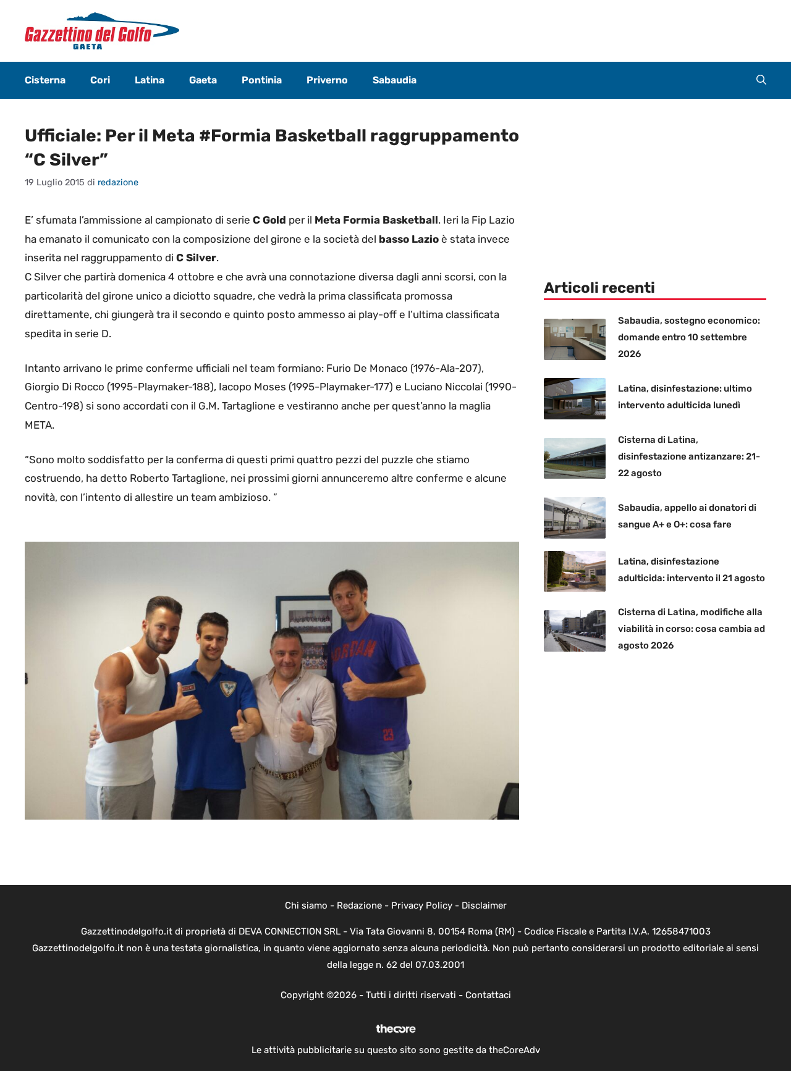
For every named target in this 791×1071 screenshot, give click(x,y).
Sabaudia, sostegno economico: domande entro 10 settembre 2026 (689, 337)
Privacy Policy (421, 905)
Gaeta (203, 80)
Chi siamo (306, 905)
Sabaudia (395, 80)
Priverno (327, 80)
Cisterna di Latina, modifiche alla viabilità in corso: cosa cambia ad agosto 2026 (691, 629)
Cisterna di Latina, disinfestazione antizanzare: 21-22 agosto (689, 456)
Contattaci (488, 995)
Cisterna (45, 80)
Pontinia (262, 80)
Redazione (359, 905)
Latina (149, 80)
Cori (100, 80)
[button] (761, 80)
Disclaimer (484, 905)
